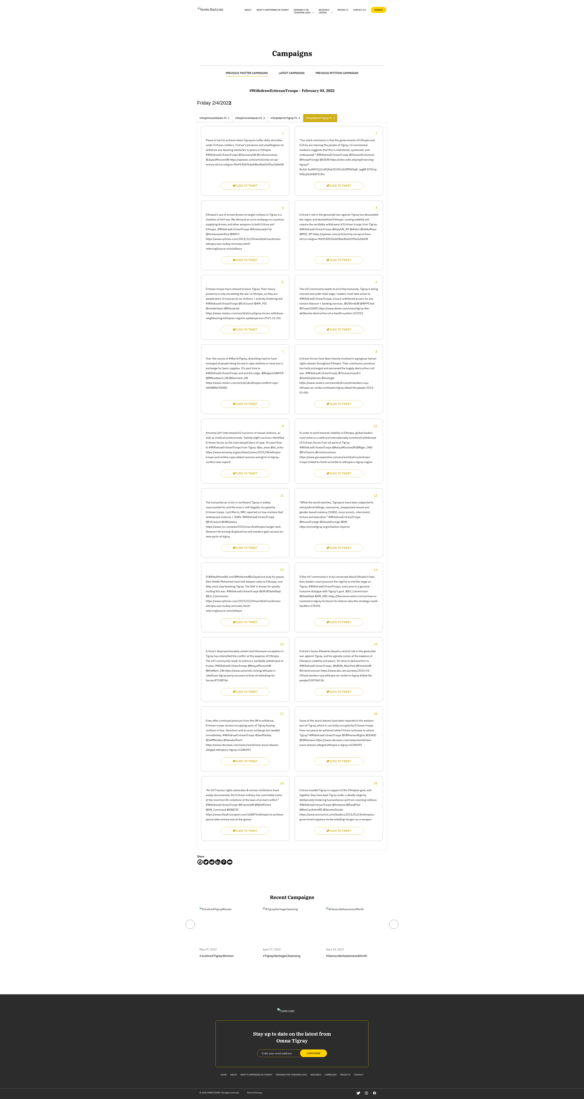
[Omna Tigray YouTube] (382, 1093)
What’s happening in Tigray (273, 10)
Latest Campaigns (292, 73)
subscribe (313, 1053)
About (248, 10)
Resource (316, 1074)
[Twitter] (206, 862)
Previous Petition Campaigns (337, 73)
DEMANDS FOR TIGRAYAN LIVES (302, 11)
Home (224, 1074)
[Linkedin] (218, 862)
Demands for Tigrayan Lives (291, 1074)
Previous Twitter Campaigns (247, 73)
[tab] (214, 118)
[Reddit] (212, 862)
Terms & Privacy (254, 1092)
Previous (190, 924)
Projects (342, 10)
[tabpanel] (292, 483)
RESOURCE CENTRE (324, 11)
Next (393, 924)
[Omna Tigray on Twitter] (358, 1093)
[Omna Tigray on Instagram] (366, 1093)
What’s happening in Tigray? (256, 1074)
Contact (358, 1074)
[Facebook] (200, 862)
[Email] (229, 862)
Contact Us (359, 10)
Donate (378, 10)
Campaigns (331, 1074)
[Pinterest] (223, 862)
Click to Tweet (246, 185)
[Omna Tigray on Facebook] (374, 1093)
